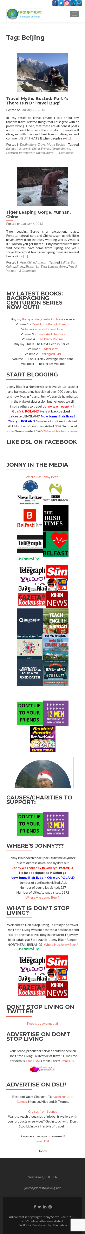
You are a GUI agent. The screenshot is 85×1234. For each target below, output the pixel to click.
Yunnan (41, 262)
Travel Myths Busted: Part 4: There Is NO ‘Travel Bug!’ (37, 100)
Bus (73, 262)
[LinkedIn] (73, 3)
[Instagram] (67, 3)
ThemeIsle (59, 1225)
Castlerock (24, 148)
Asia (23, 262)
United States (44, 153)
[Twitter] (61, 3)
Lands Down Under (50, 329)
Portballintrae (60, 148)
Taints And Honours (51, 334)
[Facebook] (55, 3)
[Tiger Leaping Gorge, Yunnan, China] (42, 186)
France (45, 148)
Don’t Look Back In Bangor (51, 324)
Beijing (10, 148)
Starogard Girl (51, 354)
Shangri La (32, 266)
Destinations (28, 144)
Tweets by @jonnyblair (42, 1023)
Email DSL (33, 1061)
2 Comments (65, 153)
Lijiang (19, 266)
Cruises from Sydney (42, 1111)
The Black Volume (51, 339)
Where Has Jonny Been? (61, 431)
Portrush (12, 153)
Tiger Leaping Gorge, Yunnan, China (38, 214)
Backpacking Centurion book (43, 319)
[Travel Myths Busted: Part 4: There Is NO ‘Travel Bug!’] (42, 72)
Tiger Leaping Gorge (54, 266)
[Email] (79, 3)
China (36, 148)
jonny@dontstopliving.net (42, 1188)
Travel (72, 266)
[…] (68, 138)
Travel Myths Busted (51, 144)
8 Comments (27, 270)
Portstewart (27, 153)
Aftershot (51, 349)
